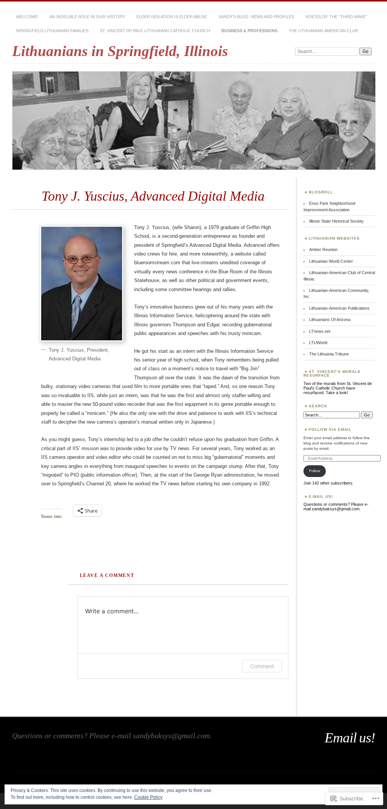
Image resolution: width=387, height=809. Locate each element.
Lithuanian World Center (331, 261)
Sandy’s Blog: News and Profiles (256, 16)
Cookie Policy (148, 797)
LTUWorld (318, 342)
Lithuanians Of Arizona (329, 319)
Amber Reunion (323, 249)
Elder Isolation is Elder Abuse (171, 16)
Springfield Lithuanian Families (52, 30)
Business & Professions (249, 30)
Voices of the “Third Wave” (336, 16)
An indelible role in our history (87, 16)
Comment (262, 666)
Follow (314, 471)
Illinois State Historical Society (336, 221)
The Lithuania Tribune (329, 354)
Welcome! (27, 16)
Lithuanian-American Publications (339, 308)
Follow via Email (330, 429)
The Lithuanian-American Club (323, 30)
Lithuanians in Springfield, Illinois (120, 51)
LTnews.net (319, 331)
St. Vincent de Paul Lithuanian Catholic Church (155, 30)
